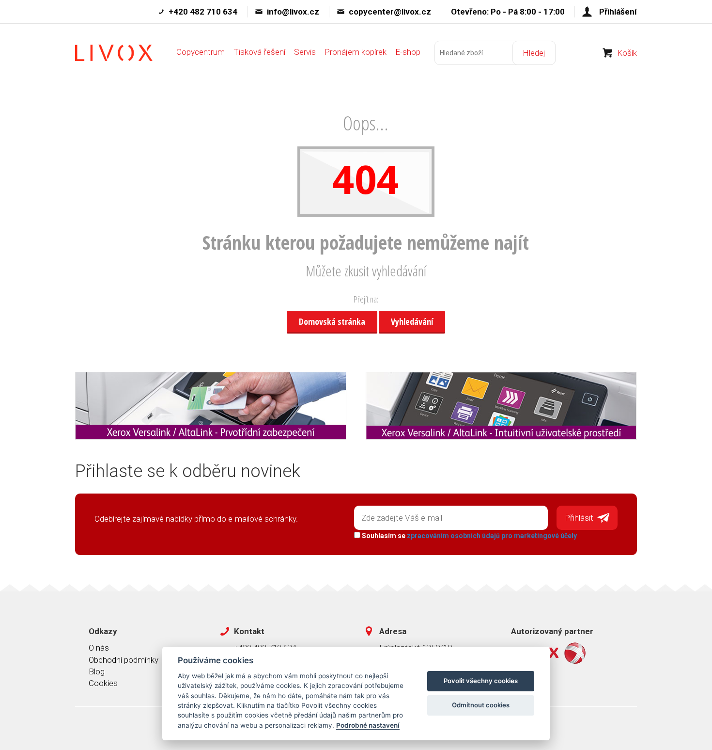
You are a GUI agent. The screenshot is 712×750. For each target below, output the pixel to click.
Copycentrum (200, 52)
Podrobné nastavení (368, 725)
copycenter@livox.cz (390, 11)
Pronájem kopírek (356, 52)
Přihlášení (618, 11)
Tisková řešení (259, 52)
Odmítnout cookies (481, 705)
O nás (99, 648)
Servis (305, 52)
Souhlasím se (468, 536)
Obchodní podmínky (123, 660)
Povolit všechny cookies (481, 681)
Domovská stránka (332, 321)
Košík (627, 53)
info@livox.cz (293, 11)
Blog (97, 671)
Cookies (103, 683)
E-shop (407, 52)
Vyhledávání (412, 321)
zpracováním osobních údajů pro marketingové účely (492, 536)
